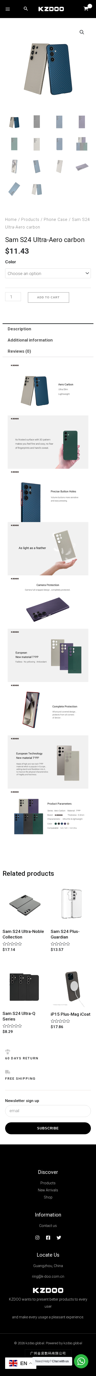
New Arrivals (48, 1190)
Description (19, 328)
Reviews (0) (19, 351)
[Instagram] (37, 1237)
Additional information (30, 340)
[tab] (48, 328)
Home (11, 219)
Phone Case (56, 219)
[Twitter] (59, 1237)
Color (10, 261)
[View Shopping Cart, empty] (86, 9)
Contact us (48, 1226)
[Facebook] (48, 1237)
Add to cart (48, 297)
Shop (48, 1197)
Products (30, 219)
